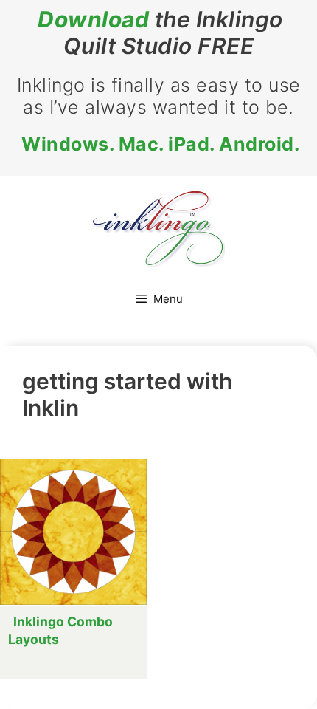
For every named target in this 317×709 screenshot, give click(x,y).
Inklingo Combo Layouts (60, 630)
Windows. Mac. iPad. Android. (160, 144)
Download (93, 19)
